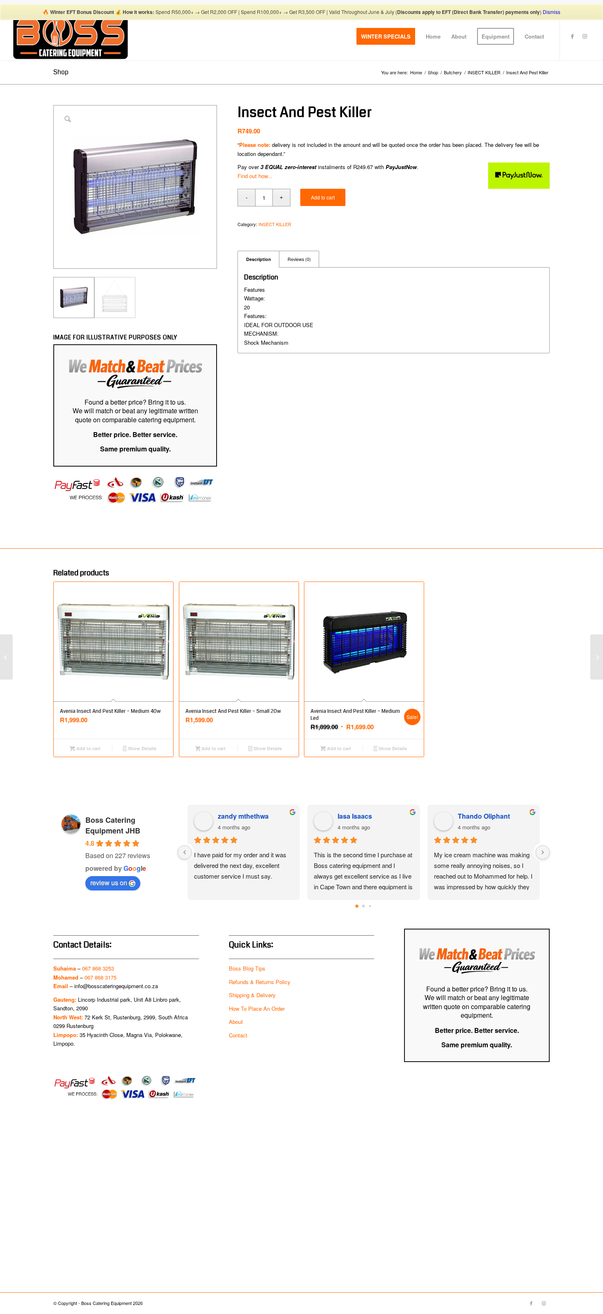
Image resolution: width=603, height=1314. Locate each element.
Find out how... (255, 176)
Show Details (141, 748)
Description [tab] (258, 259)
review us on (108, 882)
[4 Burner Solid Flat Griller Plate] (6, 657)
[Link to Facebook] (572, 36)
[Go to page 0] (357, 906)
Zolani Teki (474, 816)
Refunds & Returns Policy (259, 982)
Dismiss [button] (551, 11)
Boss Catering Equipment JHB (112, 825)
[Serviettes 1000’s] (596, 657)
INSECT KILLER (274, 224)
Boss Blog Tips (247, 968)
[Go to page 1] (363, 906)
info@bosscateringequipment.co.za (116, 986)
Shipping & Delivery (252, 995)
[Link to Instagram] (585, 36)
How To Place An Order (257, 1008)
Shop (61, 72)
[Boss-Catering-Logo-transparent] (70, 36)
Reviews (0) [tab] (299, 259)
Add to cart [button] (87, 748)
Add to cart (323, 197)
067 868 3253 (98, 968)
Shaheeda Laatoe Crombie (255, 816)
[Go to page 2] (370, 906)
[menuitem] (385, 36)
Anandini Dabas (363, 816)
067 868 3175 (100, 977)
